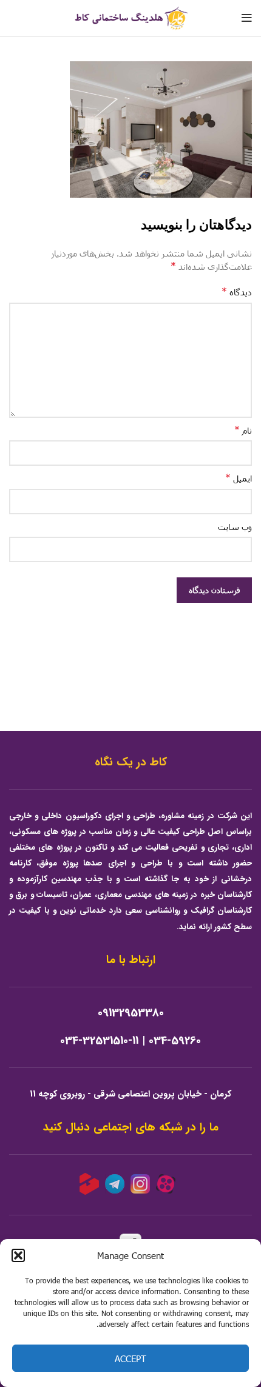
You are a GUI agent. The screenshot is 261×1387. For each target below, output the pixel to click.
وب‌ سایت (235, 527)
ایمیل (238, 477)
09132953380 (131, 1013)
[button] (18, 1255)
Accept (130, 1358)
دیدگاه (237, 291)
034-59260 (175, 1041)
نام (243, 429)
